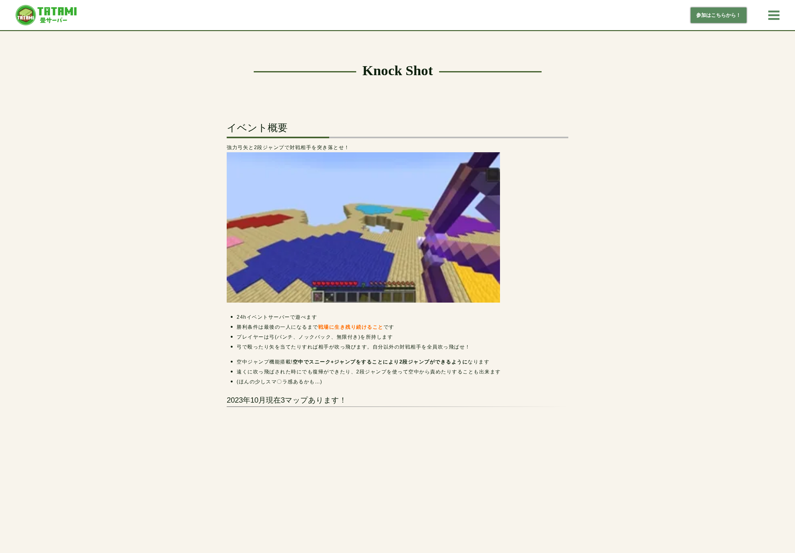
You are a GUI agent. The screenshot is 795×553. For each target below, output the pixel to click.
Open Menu (773, 15)
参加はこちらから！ (718, 15)
